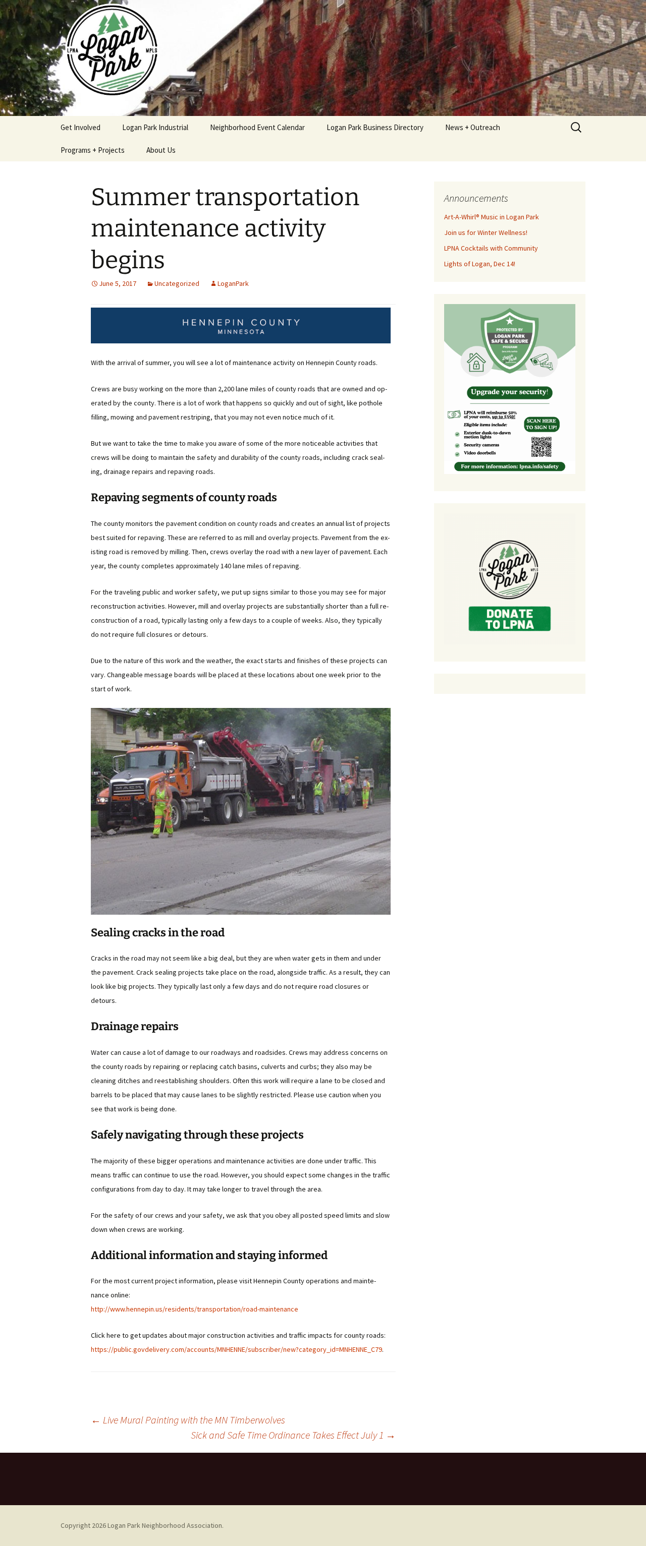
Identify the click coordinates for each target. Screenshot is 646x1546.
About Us (161, 150)
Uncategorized (176, 283)
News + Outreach (472, 127)
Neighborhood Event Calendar (257, 127)
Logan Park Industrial (155, 127)
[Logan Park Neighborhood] (323, 58)
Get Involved (80, 127)
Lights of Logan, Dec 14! (479, 263)
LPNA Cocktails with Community (491, 248)
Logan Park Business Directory (375, 127)
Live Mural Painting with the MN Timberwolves (188, 1419)
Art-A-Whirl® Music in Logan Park (491, 216)
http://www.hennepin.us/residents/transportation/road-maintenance (194, 1309)
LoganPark (233, 283)
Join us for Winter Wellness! (485, 232)
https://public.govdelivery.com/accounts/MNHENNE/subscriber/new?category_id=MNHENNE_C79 (236, 1349)
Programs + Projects (93, 150)
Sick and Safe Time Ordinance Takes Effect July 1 (293, 1435)
